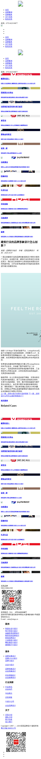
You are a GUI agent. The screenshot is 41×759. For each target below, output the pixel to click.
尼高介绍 (8, 715)
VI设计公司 (9, 701)
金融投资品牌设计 (12, 633)
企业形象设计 (10, 671)
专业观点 (8, 693)
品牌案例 (8, 12)
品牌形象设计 (10, 669)
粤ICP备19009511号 (8, 728)
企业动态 (8, 689)
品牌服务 (8, 14)
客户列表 (8, 719)
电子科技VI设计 (11, 631)
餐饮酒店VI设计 (11, 642)
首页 (7, 10)
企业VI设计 (9, 665)
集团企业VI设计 (11, 628)
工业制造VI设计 (11, 640)
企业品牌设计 (10, 705)
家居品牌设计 (10, 638)
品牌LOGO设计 (11, 658)
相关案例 (4, 401)
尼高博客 (8, 697)
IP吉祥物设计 (10, 675)
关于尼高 (8, 17)
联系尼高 (8, 19)
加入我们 (8, 722)
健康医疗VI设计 (11, 645)
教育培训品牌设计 (12, 635)
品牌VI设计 (9, 661)
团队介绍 (8, 717)
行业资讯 (8, 687)
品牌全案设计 (10, 656)
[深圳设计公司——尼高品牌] (20, 6)
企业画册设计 (10, 677)
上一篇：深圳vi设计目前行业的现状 (14, 394)
